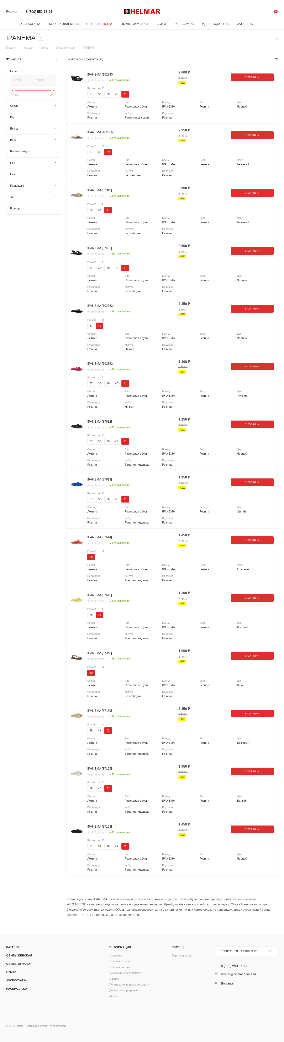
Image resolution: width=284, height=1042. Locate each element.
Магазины (115, 955)
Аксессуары (16, 980)
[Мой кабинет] (259, 12)
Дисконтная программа (123, 990)
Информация (120, 947)
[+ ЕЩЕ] (263, 23)
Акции (113, 996)
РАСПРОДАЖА (16, 988)
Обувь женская (19, 955)
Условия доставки (120, 967)
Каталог (13, 947)
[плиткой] (270, 59)
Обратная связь (182, 955)
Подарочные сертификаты (125, 973)
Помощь (179, 947)
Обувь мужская (19, 963)
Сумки (11, 972)
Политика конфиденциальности (129, 984)
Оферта (114, 978)
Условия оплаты (119, 961)
